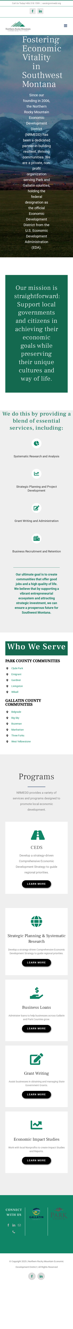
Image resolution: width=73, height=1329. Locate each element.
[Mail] (19, 1225)
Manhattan (17, 729)
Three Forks (17, 735)
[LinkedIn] (13, 1225)
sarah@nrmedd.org (51, 3)
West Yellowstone (21, 741)
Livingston (17, 686)
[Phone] (13, 1231)
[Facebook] (8, 1225)
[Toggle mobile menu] (66, 26)
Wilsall (14, 692)
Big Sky (15, 717)
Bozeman (16, 723)
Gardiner (16, 680)
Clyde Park (17, 668)
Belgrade (16, 711)
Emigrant (16, 674)
